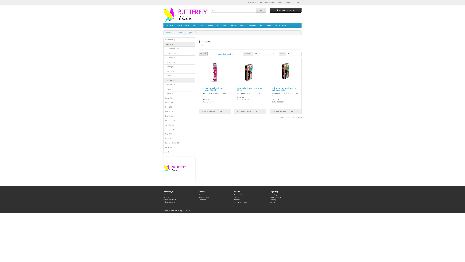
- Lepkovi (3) (169, 80)
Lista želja (273, 200)
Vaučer (236, 197)
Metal (195, 25)
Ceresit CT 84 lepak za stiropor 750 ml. (212, 89)
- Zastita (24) (170, 85)
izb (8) (167, 152)
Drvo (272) (168, 107)
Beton (187, 25)
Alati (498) (168, 134)
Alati (261, 25)
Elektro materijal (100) (172, 143)
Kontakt (201, 195)
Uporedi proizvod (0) (225, 54)
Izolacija (242, 25)
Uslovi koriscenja (169, 202)
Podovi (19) (169, 138)
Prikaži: (282, 54)
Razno (292, 25)
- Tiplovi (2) (169, 71)
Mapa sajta (202, 200)
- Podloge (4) (170, 67)
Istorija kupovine (275, 197)
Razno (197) (169, 147)
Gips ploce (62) (170, 129)
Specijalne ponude (240, 202)
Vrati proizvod (204, 197)
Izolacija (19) (169, 125)
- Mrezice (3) (169, 76)
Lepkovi (190, 33)
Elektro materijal (280, 25)
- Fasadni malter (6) (172, 53)
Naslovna (169, 33)
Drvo (202, 25)
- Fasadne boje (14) (172, 49)
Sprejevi (210, 25)
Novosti (272, 202)
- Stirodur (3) (170, 62)
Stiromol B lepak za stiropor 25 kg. (250, 89)
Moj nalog (273, 195)
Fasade (179, 25)
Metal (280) (169, 103)
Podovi (269, 25)
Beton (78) (168, 98)
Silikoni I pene (221, 25)
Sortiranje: (248, 54)
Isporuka (166, 197)
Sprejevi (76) (169, 112)
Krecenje (170, 25)
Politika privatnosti (169, 200)
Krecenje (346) (170, 40)
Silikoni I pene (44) (171, 116)
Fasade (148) (169, 44)
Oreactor (188, 211)
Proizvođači (238, 195)
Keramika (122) (170, 120)
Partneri (237, 200)
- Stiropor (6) (170, 58)
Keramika (233, 25)
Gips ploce (252, 25)
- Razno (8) (169, 94)
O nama (166, 195)
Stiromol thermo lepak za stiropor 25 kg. (284, 89)
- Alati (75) (169, 89)
